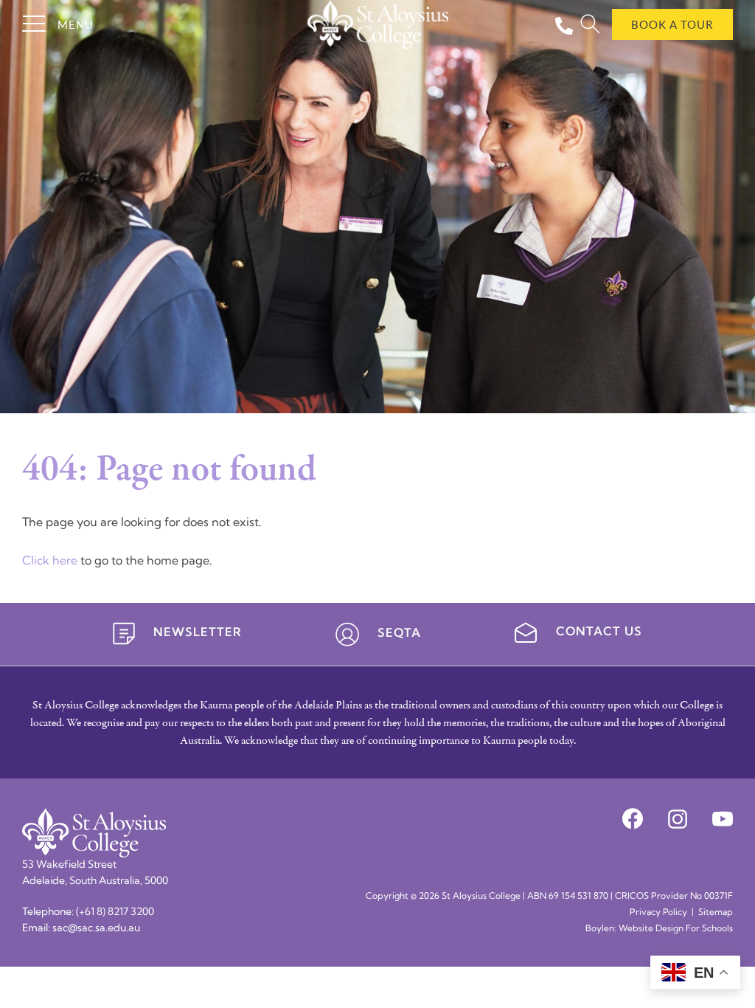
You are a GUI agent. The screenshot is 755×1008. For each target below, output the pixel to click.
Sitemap (715, 912)
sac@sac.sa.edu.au (96, 928)
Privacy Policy (658, 912)
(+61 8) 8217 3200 (115, 912)
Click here (49, 561)
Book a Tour (672, 24)
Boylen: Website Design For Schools (659, 929)
